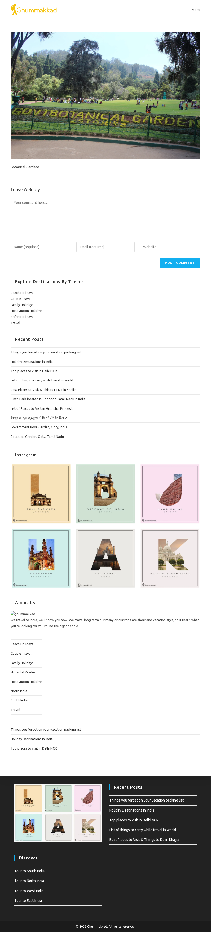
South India (19, 700)
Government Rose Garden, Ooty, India (39, 427)
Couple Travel (21, 298)
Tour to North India (29, 881)
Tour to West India (28, 891)
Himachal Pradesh (24, 672)
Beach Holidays (22, 292)
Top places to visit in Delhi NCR (34, 371)
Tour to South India (29, 871)
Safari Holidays (22, 316)
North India (19, 691)
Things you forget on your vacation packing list (46, 352)
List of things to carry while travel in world (42, 380)
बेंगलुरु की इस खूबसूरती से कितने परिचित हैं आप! (39, 418)
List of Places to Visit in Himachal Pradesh (42, 408)
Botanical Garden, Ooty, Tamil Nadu (37, 436)
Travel (15, 323)
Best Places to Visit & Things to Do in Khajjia (43, 389)
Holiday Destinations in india (32, 361)
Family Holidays (22, 305)
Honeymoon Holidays (26, 310)
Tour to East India (28, 901)
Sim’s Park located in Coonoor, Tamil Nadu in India (48, 399)
